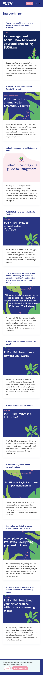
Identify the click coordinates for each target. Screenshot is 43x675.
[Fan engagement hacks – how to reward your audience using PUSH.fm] (21, 45)
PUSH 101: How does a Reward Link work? (21, 342)
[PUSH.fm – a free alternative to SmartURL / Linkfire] (21, 106)
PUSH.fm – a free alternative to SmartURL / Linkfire (19, 87)
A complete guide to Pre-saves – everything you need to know (19, 527)
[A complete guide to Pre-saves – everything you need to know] (21, 545)
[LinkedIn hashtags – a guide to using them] (21, 167)
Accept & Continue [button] (20, 668)
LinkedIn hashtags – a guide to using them (21, 149)
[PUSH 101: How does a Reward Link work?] (21, 361)
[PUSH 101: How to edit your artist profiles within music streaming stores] (21, 609)
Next (35, 652)
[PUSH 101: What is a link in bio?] (21, 423)
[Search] (36, 3)
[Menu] (39, 3)
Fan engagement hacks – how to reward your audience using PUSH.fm (19, 25)
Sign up (29, 3)
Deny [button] (7, 668)
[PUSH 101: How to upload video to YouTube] (21, 231)
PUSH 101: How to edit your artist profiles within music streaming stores (20, 589)
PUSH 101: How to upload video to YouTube (20, 213)
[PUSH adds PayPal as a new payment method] (21, 484)
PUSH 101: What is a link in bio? (19, 405)
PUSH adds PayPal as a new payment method (18, 465)
